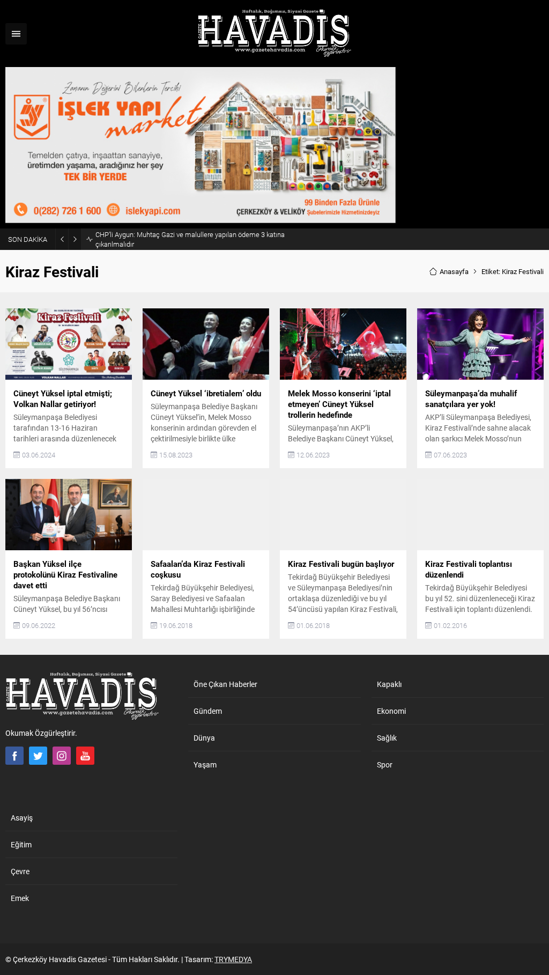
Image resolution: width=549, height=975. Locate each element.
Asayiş (22, 817)
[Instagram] (62, 756)
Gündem (208, 711)
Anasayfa (454, 271)
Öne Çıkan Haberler (225, 684)
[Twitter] (38, 756)
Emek (20, 898)
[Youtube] (85, 756)
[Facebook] (14, 756)
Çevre (20, 871)
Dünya (204, 738)
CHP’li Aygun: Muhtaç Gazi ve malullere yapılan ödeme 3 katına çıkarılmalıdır (190, 239)
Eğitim (21, 844)
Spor (384, 764)
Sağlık (387, 738)
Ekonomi (391, 711)
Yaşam (205, 764)
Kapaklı (389, 684)
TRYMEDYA (233, 959)
